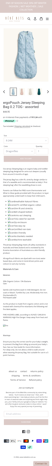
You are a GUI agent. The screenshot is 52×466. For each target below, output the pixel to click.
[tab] (26, 269)
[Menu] (47, 19)
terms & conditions (32, 375)
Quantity (39, 146)
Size (5, 135)
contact (23, 371)
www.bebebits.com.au (28, 457)
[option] (13, 91)
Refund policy (35, 380)
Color (6, 146)
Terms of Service (18, 380)
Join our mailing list (26, 388)
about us (13, 371)
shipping (16, 375)
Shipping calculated (22, 126)
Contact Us (41, 463)
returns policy (36, 371)
